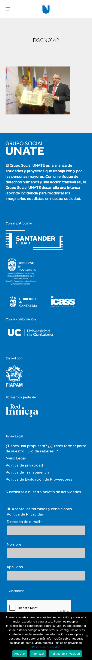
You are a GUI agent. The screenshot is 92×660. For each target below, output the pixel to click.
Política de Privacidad (25, 514)
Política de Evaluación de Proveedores (39, 479)
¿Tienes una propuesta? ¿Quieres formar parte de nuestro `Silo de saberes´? (46, 448)
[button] (8, 9)
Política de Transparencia (27, 472)
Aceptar (19, 653)
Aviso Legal (16, 458)
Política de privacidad (24, 465)
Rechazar (38, 653)
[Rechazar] (87, 636)
